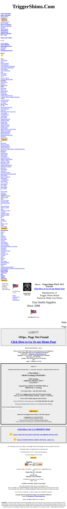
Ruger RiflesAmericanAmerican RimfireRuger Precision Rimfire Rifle (8, 172)
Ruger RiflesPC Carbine (4, 187)
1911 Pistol (3, 73)
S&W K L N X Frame (5, 199)
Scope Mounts (4, 243)
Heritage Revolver (5, 119)
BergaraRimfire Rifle (4, 84)
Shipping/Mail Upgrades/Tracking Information (13, 268)
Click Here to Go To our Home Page (49, 289)
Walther (3, 219)
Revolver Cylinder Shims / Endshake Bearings (13, 149)
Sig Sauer (3, 193)
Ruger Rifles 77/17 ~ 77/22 (4, 182)
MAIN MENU (6, 15)
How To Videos (5, 245)
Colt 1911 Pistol (5, 100)
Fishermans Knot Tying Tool (8, 111)
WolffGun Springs (4, 226)
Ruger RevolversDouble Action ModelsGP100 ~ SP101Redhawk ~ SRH (6, 160)
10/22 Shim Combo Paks (7, 67)
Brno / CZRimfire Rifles (4, 90)
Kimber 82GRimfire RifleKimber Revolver (5, 123)
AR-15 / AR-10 (5, 78)
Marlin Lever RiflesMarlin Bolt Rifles (6, 131)
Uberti (2, 216)
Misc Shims (4, 239)
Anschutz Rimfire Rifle (7, 79)
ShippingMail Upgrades (4, 29)
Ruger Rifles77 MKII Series (5, 179)
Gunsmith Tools (5, 114)
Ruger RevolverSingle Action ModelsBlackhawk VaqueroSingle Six (6, 166)
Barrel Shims (4, 82)
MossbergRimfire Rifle (4, 137)
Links (2, 256)
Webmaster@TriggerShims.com (37, 354)
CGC (2, 234)
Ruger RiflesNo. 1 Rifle (4, 185)
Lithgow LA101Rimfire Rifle (5, 127)
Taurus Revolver (5, 206)
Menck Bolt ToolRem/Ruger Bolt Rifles (7, 134)
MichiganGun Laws (3, 236)
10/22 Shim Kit (5, 65)
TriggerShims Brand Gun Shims (9, 246)
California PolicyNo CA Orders (5, 22)
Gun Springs (4, 116)
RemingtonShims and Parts (5, 143)
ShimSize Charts (4, 260)
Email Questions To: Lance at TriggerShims (16, 298)
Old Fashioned (5, 44)
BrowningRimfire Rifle (4, 93)
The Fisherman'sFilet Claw (5, 109)
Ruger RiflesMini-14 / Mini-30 (5, 176)
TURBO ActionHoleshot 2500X (5, 214)
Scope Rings (4, 242)
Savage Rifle (4, 191)
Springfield (3, 194)
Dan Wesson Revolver (6, 107)
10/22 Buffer (4, 60)
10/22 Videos (4, 69)
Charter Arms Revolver (7, 95)
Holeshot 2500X (5, 120)
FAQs (2, 265)
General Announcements (7, 267)
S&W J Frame (4, 197)
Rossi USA (4, 150)
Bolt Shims (3, 88)
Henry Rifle (4, 117)
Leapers (3, 240)
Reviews (3, 258)
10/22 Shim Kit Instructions (8, 66)
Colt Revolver (4, 101)
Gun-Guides (4, 113)
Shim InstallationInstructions (5, 263)
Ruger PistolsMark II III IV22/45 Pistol (4, 155)
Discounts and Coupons (4, 254)
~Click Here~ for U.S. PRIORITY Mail (33, 429)
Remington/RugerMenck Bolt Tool (5, 146)
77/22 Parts (3, 75)
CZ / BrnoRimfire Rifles (4, 103)
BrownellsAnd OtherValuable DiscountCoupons (5, 250)
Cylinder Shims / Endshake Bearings (10, 97)
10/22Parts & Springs (5, 62)
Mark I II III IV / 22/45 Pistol (8, 129)
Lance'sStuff (3, 232)
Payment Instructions (6, 25)
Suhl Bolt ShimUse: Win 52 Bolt (5, 202)
